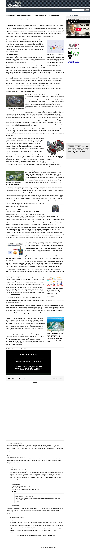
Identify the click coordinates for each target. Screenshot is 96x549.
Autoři (16, 9)
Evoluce (83, 146)
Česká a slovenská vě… (72, 146)
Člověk (79, 146)
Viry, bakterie (82, 151)
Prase (74, 149)
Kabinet (74, 148)
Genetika (69, 148)
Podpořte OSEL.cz (51, 9)
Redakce (9, 9)
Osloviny (87, 148)
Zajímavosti (70, 152)
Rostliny (87, 149)
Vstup (37, 9)
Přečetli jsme (79, 149)
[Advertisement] (64, 3)
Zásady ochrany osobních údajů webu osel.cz (48, 547)
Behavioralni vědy (78, 145)
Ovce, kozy (70, 149)
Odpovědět (8, 451)
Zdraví (75, 152)
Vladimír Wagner (18, 378)
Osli (83, 148)
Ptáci (83, 149)
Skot (73, 151)
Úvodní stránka (71, 145)
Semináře (69, 151)
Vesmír (77, 151)
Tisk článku (35, 382)
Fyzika (87, 146)
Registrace (30, 9)
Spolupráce (23, 9)
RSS (43, 9)
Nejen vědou (79, 148)
